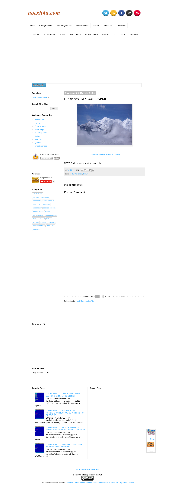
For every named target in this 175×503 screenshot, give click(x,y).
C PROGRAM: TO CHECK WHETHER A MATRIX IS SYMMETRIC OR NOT (63, 395)
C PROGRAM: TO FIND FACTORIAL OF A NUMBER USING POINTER (64, 445)
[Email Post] (77, 170)
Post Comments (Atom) (86, 301)
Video (123, 34)
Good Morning (41, 126)
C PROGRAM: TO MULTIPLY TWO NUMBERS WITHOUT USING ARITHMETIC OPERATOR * (65, 412)
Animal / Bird (40, 120)
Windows (134, 34)
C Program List (45, 25)
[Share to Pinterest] (92, 170)
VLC (115, 34)
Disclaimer (121, 25)
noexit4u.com (44, 12)
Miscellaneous (82, 25)
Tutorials (105, 34)
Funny (37, 123)
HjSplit (62, 34)
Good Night (39, 129)
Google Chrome (49, 208)
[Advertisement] (87, 60)
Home (32, 25)
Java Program (75, 34)
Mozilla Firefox (91, 34)
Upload (96, 25)
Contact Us (107, 25)
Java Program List (64, 25)
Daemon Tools (48, 201)
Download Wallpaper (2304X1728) (105, 154)
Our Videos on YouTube (87, 469)
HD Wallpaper (49, 34)
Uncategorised (41, 146)
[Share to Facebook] (90, 170)
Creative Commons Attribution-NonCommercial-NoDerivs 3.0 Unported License (100, 482)
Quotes (38, 142)
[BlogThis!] (85, 170)
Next (123, 296)
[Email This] (82, 170)
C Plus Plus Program (41, 197)
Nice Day (38, 139)
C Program (34, 34)
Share (152, 439)
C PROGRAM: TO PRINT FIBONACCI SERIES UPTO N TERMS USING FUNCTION (65, 428)
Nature (85, 174)
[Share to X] (87, 170)
